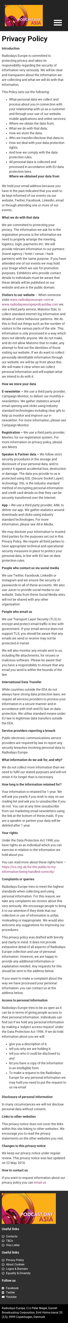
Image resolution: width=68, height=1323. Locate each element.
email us (40, 1182)
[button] (58, 22)
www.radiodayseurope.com (30, 300)
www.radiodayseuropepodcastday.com (30, 304)
